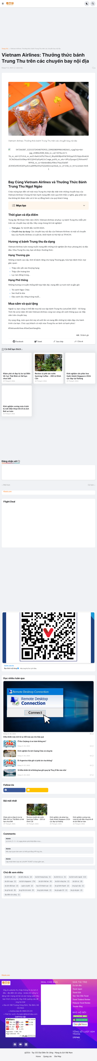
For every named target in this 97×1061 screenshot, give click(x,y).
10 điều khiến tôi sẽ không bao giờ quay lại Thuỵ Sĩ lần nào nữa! (42, 770)
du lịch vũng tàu (62, 881)
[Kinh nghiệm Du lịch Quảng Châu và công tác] (9, 753)
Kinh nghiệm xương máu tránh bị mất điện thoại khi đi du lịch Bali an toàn (16, 408)
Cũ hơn (91, 485)
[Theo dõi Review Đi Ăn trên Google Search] (80, 1026)
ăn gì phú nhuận (44, 890)
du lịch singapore (27, 881)
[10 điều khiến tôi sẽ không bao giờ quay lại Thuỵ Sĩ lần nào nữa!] (9, 772)
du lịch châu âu (25, 877)
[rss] (37, 790)
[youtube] (20, 1044)
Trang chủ (5, 48)
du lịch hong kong (43, 877)
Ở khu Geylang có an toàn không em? (32, 741)
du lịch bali (10, 877)
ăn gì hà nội (10, 890)
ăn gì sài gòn (76, 890)
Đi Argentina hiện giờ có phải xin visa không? (35, 761)
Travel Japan (77, 989)
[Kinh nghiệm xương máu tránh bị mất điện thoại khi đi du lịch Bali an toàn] (16, 395)
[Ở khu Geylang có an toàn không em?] (9, 743)
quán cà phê (27, 886)
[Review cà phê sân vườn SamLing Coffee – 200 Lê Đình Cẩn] (48, 362)
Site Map (57, 1056)
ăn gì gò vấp (78, 886)
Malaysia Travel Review (81, 1003)
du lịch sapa (10, 881)
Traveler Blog (77, 1006)
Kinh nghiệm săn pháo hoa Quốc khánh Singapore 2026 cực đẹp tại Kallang (79, 376)
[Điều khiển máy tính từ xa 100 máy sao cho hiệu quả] (48, 706)
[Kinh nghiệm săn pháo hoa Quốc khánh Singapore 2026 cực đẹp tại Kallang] (80, 362)
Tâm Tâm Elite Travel (80, 996)
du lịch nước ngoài (77, 877)
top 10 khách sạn (43, 886)
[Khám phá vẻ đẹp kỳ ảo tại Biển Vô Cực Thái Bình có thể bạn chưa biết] (16, 362)
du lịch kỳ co (60, 877)
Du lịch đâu (77, 985)
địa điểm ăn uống (12, 895)
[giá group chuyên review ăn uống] (49, 637)
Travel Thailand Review (81, 1000)
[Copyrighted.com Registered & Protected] (80, 1021)
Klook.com (7, 492)
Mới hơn (6, 485)
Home (38, 1056)
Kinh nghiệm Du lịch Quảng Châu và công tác (35, 751)
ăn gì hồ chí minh (26, 890)
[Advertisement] (48, 29)
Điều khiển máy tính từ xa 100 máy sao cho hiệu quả (23, 737)
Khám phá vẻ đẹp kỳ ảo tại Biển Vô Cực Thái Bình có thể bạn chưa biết (16, 376)
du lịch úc (77, 881)
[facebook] (14, 790)
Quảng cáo (47, 1056)
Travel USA (77, 993)
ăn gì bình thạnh (62, 886)
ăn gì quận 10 (61, 890)
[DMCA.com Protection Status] (80, 1017)
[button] (4, 3)
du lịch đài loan (11, 886)
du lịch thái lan (45, 881)
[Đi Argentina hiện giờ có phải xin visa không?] (9, 763)
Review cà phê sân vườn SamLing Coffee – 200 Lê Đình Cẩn (48, 376)
